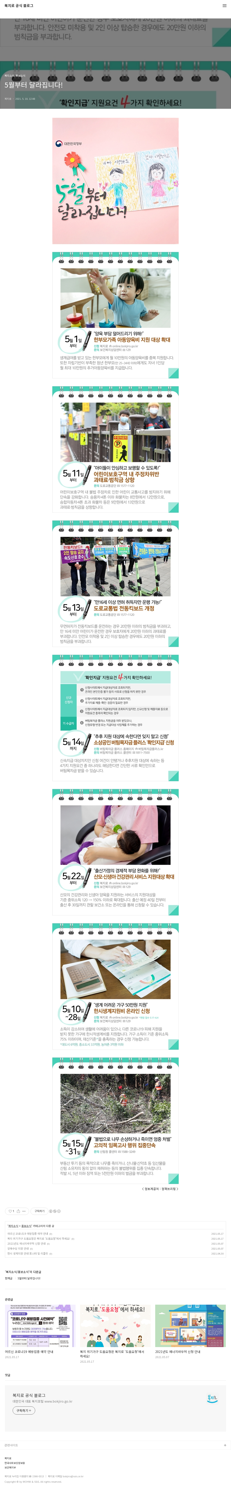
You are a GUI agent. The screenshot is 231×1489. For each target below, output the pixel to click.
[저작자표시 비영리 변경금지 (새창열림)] (55, 1211)
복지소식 (13, 1226)
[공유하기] (18, 1211)
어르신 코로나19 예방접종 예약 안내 (27, 1233)
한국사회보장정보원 (15, 1462)
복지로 (8, 1458)
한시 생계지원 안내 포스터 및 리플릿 (27, 1253)
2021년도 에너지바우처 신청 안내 (26, 1243)
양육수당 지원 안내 (18, 1248)
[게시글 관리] (24, 1211)
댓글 (7, 1375)
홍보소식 (26, 1226)
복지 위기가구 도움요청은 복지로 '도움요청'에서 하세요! (38, 1238)
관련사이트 (11, 1445)
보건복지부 (10, 1467)
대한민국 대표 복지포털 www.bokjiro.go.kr (42, 1401)
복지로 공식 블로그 (19, 5)
